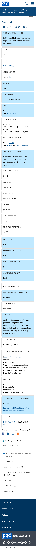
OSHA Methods (22, 145)
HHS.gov (5, 547)
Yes (4, 446)
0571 (5, 424)
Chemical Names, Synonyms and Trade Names (17, 473)
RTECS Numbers (11, 486)
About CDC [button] (7, 508)
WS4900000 (8, 66)
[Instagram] (11, 542)
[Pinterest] (23, 542)
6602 (12, 143)
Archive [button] (5, 527)
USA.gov (13, 547)
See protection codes (12, 357)
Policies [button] (5, 515)
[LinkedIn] (15, 542)
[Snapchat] (26, 542)
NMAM (10, 145)
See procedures (10, 384)
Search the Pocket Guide (14, 467)
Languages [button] (7, 521)
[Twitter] (7, 542)
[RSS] (30, 542)
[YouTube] (19, 542)
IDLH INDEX (12, 113)
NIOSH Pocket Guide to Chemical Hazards (18, 454)
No (18, 446)
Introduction (9, 461)
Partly (11, 446)
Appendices (9, 491)
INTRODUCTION (10, 422)
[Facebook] (3, 542)
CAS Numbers (10, 480)
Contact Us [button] (7, 502)
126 (10, 77)
